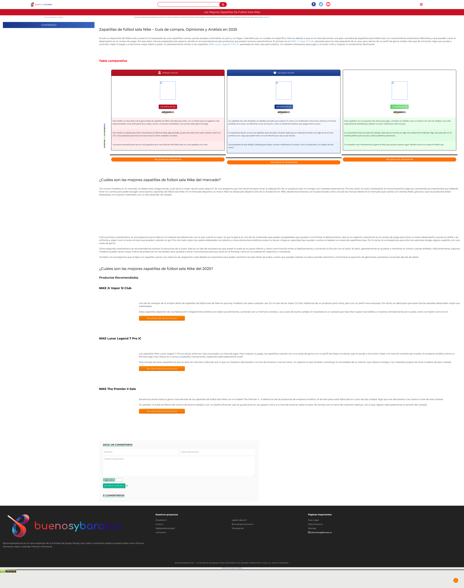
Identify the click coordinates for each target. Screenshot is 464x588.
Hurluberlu (161, 532)
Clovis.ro (159, 524)
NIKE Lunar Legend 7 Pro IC (224, 44)
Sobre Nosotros (315, 524)
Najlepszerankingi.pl (165, 528)
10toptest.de (238, 528)
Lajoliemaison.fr (239, 520)
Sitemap (312, 528)
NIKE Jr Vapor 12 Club (302, 41)
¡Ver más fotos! (280, 217)
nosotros (266, 17)
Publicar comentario (115, 486)
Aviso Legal (313, 520)
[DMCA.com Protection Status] (8, 572)
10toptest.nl (161, 520)
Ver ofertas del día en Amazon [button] (162, 318)
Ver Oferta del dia (167, 107)
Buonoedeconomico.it (242, 524)
